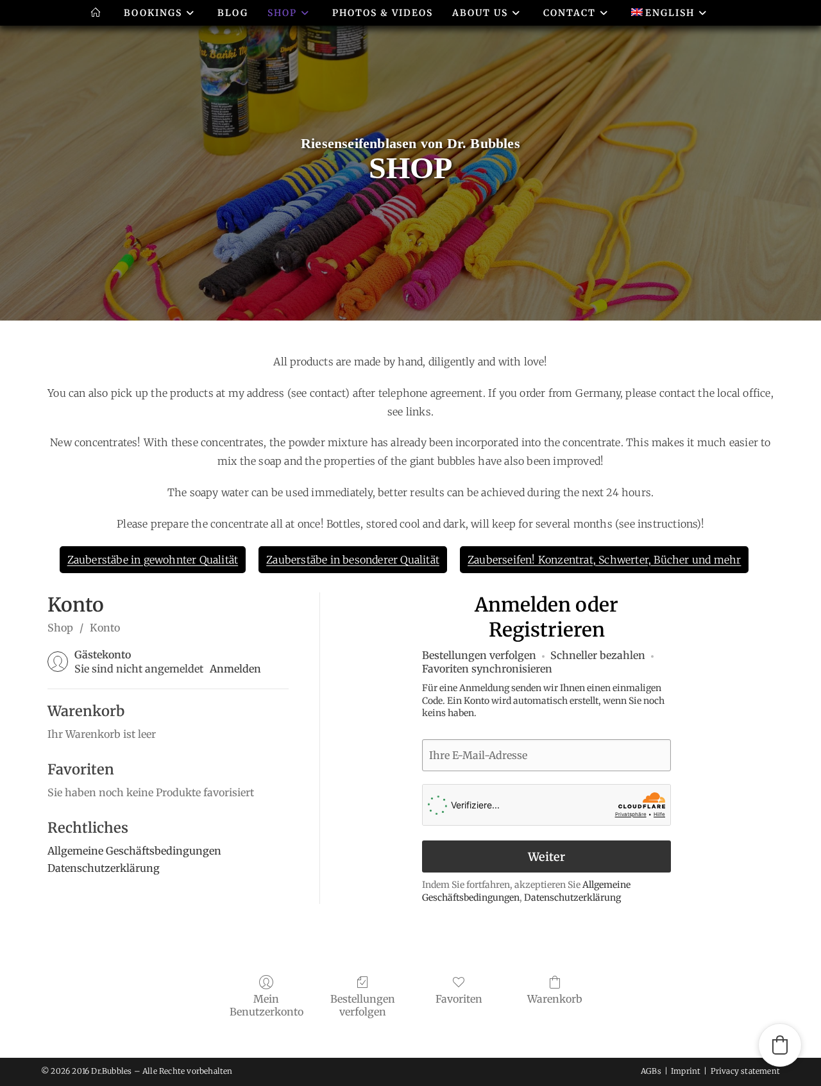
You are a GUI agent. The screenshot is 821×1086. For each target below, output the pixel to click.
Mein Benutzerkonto (266, 1004)
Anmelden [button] (235, 668)
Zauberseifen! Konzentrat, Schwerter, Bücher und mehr (604, 559)
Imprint (685, 1071)
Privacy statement (745, 1071)
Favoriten (459, 998)
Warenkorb (554, 998)
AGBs (651, 1071)
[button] (780, 1045)
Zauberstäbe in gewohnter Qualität (153, 559)
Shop (60, 627)
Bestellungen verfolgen (362, 1004)
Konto (105, 627)
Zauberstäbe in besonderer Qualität (352, 559)
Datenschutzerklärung (103, 868)
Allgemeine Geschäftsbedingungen (134, 850)
